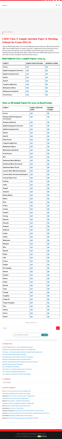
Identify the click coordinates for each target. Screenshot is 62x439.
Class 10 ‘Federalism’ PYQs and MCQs (10, 366)
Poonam (4, 403)
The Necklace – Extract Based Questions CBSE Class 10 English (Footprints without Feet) (22, 352)
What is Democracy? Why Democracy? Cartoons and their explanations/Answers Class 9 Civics (28, 413)
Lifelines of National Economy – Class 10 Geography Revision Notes (17, 347)
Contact (18, 433)
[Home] (2, 33)
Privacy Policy (24, 433)
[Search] (58, 328)
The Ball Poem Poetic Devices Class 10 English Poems (16, 398)
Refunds (40, 433)
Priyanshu (4, 393)
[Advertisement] (31, 19)
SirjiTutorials (25, 436)
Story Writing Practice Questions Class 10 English (19, 393)
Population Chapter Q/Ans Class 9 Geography (12, 364)
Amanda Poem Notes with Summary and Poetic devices (18, 405)
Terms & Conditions (32, 433)
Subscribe (44, 334)
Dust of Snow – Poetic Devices (16, 408)
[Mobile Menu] (56, 5)
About (44, 433)
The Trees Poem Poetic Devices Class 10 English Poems (18, 391)
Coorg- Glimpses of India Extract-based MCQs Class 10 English (16, 374)
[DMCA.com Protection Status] (42, 436)
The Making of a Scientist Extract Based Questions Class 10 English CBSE (18, 349)
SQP (27, 67)
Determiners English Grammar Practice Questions (21, 415)
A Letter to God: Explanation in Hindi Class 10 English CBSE (21, 403)
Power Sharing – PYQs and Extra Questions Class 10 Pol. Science (17, 369)
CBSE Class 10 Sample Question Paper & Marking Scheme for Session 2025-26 (20, 361)
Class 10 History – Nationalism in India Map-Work (19, 400)
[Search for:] (58, 5)
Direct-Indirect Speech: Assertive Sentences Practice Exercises (29, 410)
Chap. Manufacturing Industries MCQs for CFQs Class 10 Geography (17, 357)
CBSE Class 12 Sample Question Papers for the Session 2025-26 (16, 359)
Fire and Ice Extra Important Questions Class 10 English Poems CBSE (22, 418)
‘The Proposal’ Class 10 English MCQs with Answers (13, 371)
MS (47, 67)
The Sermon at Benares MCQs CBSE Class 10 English (14, 354)
